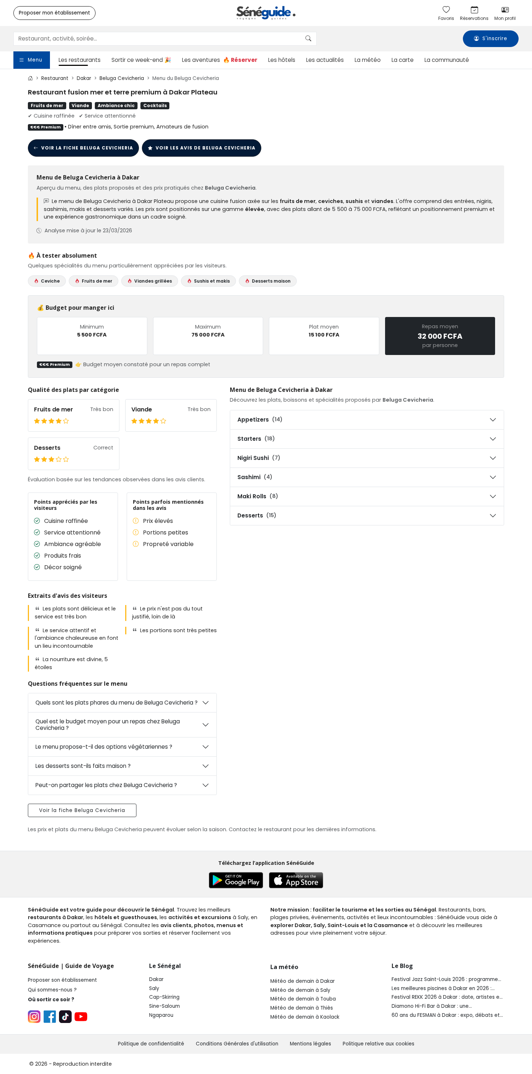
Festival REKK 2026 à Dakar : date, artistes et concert (447, 997)
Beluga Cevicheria (122, 78)
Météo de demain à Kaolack (304, 1017)
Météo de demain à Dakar (302, 981)
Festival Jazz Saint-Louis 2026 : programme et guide (445, 979)
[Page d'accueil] (266, 13)
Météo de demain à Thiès (301, 1008)
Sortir (141, 60)
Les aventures (219, 60)
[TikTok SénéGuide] (65, 1016)
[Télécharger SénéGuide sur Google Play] (236, 880)
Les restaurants (80, 60)
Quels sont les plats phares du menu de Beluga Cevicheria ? (116, 702)
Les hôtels (281, 60)
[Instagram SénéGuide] (34, 1016)
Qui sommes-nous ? (52, 989)
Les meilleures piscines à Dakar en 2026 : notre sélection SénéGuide (441, 988)
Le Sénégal (165, 966)
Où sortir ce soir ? (51, 999)
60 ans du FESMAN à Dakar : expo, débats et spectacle (446, 1015)
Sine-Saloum (164, 1006)
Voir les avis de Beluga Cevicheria (206, 148)
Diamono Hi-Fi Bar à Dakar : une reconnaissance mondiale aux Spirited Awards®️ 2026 (438, 1006)
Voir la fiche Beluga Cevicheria (87, 148)
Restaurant (54, 78)
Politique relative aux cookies (378, 1043)
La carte (403, 60)
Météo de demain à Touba (303, 998)
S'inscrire (494, 38)
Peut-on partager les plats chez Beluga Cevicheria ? (106, 785)
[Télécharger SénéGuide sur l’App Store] (296, 880)
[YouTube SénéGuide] (81, 1016)
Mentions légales (310, 1043)
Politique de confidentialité (151, 1043)
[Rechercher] (308, 38)
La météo (368, 60)
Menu (35, 59)
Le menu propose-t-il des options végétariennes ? (103, 746)
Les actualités (325, 60)
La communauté (447, 60)
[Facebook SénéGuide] (49, 1016)
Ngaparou (161, 1015)
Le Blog (402, 966)
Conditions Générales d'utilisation (237, 1043)
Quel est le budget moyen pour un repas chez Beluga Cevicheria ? (107, 725)
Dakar (84, 78)
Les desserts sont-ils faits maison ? (83, 766)
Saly (154, 988)
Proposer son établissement (62, 980)
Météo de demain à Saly (300, 990)
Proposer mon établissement (54, 12)
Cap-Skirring (164, 997)
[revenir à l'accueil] (30, 78)
